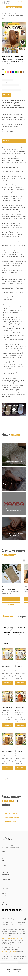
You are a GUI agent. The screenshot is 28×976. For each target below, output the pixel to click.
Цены (3, 858)
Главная (4, 13)
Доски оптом (4, 856)
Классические (5, 900)
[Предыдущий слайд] (4, 34)
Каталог (3, 851)
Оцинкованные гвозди (10, 821)
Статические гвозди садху (11, 813)
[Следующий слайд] (24, 34)
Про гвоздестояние (6, 879)
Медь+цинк (4, 893)
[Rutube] (17, 911)
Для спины (4, 865)
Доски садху (11, 13)
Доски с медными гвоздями (11, 817)
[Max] (10, 911)
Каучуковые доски (5, 874)
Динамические (5, 867)
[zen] (6, 911)
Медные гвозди (5, 872)
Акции (3, 853)
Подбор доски (5, 888)
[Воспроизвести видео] (14, 409)
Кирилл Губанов (10, 926)
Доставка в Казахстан (6, 883)
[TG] (13, 911)
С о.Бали (3, 902)
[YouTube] (20, 911)
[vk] (3, 911)
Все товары (4, 904)
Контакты (4, 860)
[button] (19, 2)
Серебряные (4, 895)
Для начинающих (5, 869)
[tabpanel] (14, 272)
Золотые (3, 897)
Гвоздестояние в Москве (7, 886)
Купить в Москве (5, 881)
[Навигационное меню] (25, 2)
